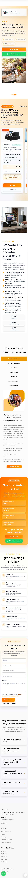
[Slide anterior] (2, 57)
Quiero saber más (14, 466)
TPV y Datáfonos (14, 367)
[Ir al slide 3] (15, 94)
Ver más (22, 106)
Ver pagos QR (14, 49)
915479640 (4, 817)
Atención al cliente (6, 831)
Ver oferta (12, 185)
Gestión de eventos (14, 358)
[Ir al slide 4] (16, 94)
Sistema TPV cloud (14, 363)
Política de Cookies (6, 842)
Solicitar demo (14, 536)
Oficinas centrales (6, 812)
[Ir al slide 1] (11, 94)
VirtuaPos (3, 851)
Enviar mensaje (8, 700)
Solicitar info (12, 189)
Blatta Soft (4, 862)
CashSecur (4, 859)
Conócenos (4, 823)
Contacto (3, 834)
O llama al (9, 703)
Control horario (14, 385)
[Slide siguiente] (25, 57)
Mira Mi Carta (4, 856)
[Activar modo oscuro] (25, 875)
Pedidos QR (14, 376)
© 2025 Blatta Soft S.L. (7, 868)
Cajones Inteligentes (14, 381)
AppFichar (3, 854)
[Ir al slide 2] (12, 94)
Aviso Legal (4, 837)
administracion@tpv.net (7, 819)
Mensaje (4, 680)
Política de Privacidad (14, 695)
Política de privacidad (6, 839)
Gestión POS (14, 372)
